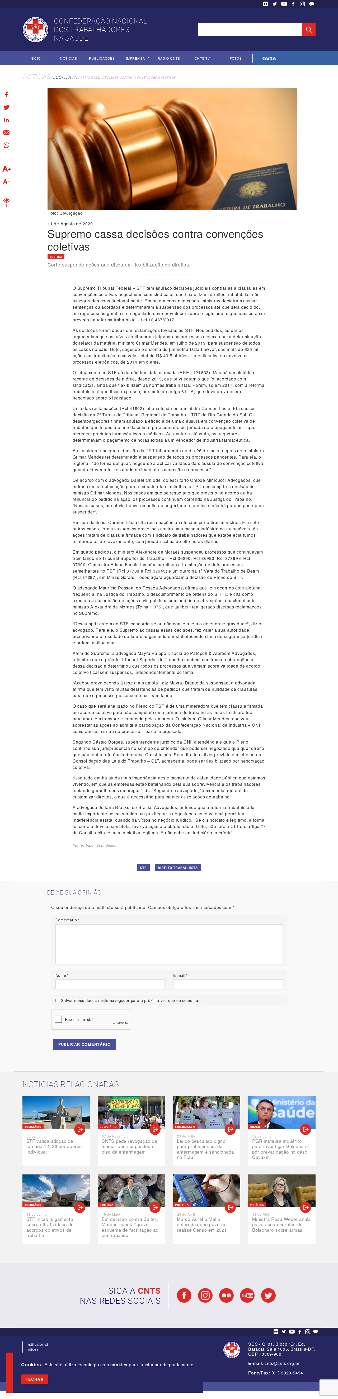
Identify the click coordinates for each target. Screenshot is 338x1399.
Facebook (293, 4)
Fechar (34, 1379)
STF (143, 867)
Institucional (36, 1344)
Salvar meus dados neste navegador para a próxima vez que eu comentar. (131, 1000)
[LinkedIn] (6, 119)
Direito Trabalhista (178, 867)
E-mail (180, 975)
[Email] (6, 132)
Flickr (266, 4)
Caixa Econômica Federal (269, 58)
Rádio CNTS (169, 58)
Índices (32, 1349)
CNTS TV (202, 58)
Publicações (102, 58)
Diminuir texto (6, 181)
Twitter (275, 4)
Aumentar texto (6, 168)
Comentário (67, 919)
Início (35, 58)
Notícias (68, 58)
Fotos (236, 58)
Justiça (62, 77)
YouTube (284, 4)
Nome (62, 975)
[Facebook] (6, 94)
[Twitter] (6, 107)
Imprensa (135, 58)
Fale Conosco (312, 4)
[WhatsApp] (6, 145)
